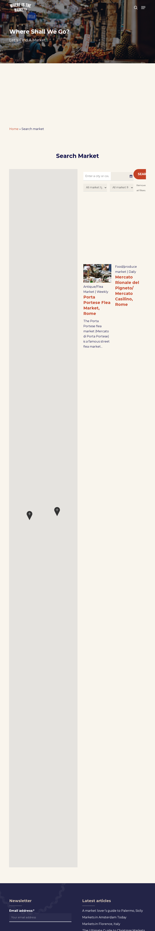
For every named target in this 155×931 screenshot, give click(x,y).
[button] (143, 7)
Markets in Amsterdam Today (104, 917)
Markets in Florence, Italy (101, 924)
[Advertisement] (77, 91)
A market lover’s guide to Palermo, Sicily (112, 910)
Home (14, 129)
